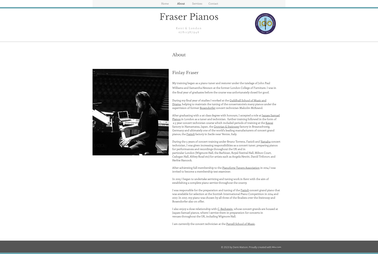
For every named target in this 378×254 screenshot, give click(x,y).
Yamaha (265, 141)
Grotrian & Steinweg (226, 126)
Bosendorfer (207, 108)
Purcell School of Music (240, 224)
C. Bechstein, (225, 209)
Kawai (269, 123)
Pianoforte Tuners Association (241, 168)
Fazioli (190, 134)
